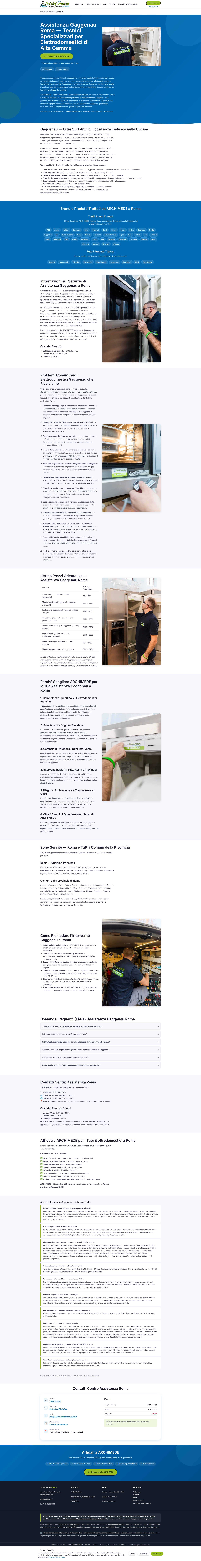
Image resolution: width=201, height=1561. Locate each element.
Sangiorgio (122, 239)
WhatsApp (48, 69)
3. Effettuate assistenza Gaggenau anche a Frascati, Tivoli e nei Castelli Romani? (76, 1042)
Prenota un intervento (58, 1424)
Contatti (121, 4)
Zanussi (95, 244)
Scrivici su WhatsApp (58, 1409)
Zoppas (116, 244)
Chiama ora (154, 3)
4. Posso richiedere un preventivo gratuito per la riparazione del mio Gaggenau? (75, 1050)
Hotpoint (98, 235)
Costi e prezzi (138, 1500)
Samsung (111, 239)
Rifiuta (132, 1554)
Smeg (153, 239)
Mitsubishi (57, 239)
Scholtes (134, 239)
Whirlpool (85, 244)
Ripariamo (79, 4)
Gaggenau (48, 235)
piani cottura (147, 262)
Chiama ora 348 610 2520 (58, 56)
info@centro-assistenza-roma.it (63, 1417)
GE (57, 235)
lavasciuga (115, 262)
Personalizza (143, 1554)
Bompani (96, 230)
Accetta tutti (157, 1554)
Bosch (105, 230)
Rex (102, 239)
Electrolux (141, 230)
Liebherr (154, 235)
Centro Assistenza (46, 11)
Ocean (74, 239)
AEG (48, 230)
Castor (122, 230)
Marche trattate (93, 4)
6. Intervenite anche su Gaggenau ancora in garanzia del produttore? (71, 1065)
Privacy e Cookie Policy (142, 1503)
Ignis (122, 235)
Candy (114, 230)
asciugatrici (88, 262)
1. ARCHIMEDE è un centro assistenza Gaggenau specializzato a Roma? (72, 1026)
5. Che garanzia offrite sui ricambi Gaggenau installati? (65, 1057)
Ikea (129, 235)
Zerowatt (106, 244)
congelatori (127, 262)
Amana (56, 230)
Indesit (138, 235)
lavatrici (52, 262)
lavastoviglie (63, 262)
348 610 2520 (55, 1401)
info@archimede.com (142, 1545)
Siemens (144, 239)
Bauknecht (76, 230)
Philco (95, 239)
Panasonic (84, 239)
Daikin (131, 230)
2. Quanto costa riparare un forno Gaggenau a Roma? (64, 1034)
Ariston (66, 230)
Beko (86, 230)
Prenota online (131, 4)
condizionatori (101, 262)
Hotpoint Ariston (110, 235)
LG (146, 235)
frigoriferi (76, 262)
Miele (47, 239)
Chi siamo (112, 4)
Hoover (87, 235)
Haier (79, 235)
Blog (105, 4)
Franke (151, 230)
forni (137, 262)
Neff (66, 239)
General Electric (67, 235)
